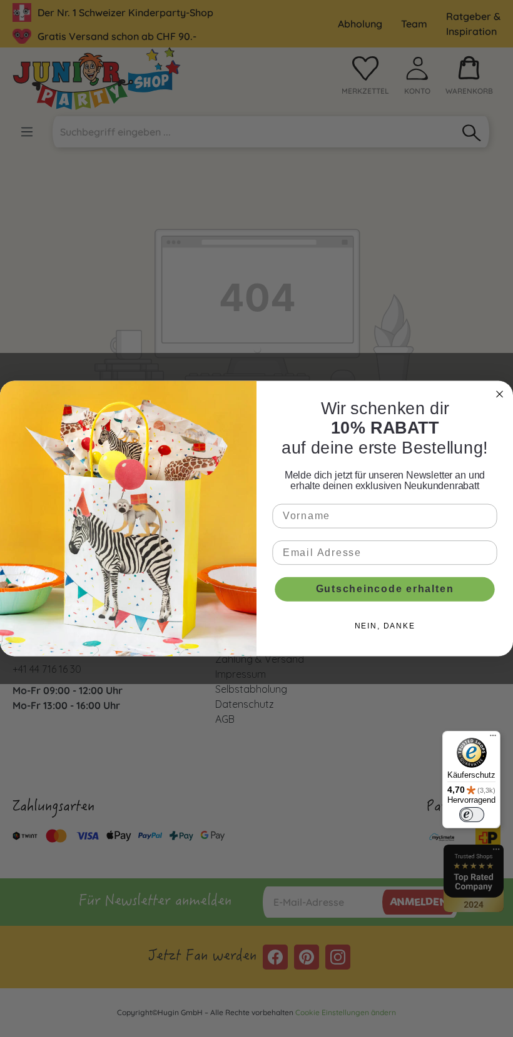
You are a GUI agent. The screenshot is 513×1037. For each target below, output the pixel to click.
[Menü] (492, 738)
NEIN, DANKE (385, 626)
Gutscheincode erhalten (385, 588)
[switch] (471, 814)
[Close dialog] (499, 394)
